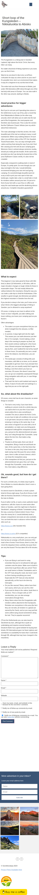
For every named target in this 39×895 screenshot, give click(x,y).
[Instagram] (21, 859)
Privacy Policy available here (11, 870)
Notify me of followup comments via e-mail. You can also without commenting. (19, 716)
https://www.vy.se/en (8, 533)
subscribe (10, 717)
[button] (30, 4)
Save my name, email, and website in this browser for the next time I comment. (17, 704)
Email (3, 688)
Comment (5, 656)
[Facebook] (17, 859)
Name (3, 680)
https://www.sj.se (7, 526)
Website (4, 695)
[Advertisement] (19, 744)
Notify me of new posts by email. (14, 712)
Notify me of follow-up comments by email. (17, 708)
